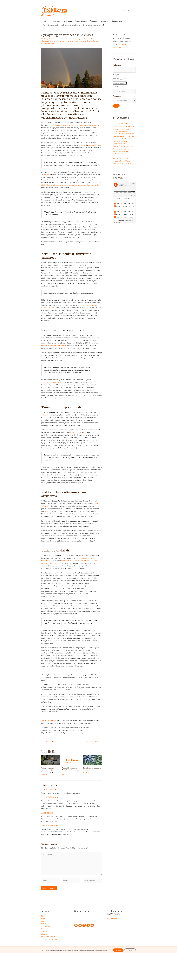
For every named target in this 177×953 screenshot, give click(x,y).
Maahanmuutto (118, 136)
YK (124, 161)
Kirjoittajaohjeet (50, 25)
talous (123, 146)
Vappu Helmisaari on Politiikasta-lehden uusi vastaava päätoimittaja (71, 770)
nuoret (132, 136)
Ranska (115, 141)
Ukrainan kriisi (125, 153)
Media (127, 136)
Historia (127, 129)
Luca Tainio (84, 39)
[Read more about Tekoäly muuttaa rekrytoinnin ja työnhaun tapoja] (50, 760)
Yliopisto (128, 161)
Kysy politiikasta (129, 133)
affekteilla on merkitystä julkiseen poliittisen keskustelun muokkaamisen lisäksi (70, 185)
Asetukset (130, 950)
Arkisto (56, 21)
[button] (135, 11)
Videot (43, 924)
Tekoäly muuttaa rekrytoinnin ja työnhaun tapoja (47, 770)
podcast (115, 139)
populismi (122, 138)
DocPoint (116, 127)
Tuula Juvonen (61, 39)
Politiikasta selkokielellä (94, 25)
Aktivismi (78, 41)
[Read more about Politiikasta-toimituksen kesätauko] (92, 760)
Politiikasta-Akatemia (65, 41)
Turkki (129, 149)
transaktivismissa (94, 145)
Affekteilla (45, 175)
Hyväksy (118, 950)
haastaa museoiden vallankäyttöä (53, 346)
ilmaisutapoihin (75, 432)
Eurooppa (116, 129)
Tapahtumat (81, 21)
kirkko (84, 41)
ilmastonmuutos (118, 133)
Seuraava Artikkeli (94, 742)
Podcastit (94, 21)
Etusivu (44, 916)
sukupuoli (125, 143)
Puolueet (129, 139)
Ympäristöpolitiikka (118, 163)
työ (121, 153)
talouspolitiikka (129, 146)
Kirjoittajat (117, 21)
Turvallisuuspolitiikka (121, 151)
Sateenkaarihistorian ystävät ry (52, 382)
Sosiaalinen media (117, 143)
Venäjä (126, 158)
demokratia (124, 123)
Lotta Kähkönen (73, 39)
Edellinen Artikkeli (49, 742)
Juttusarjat (68, 21)
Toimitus (105, 21)
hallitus (122, 129)
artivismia (44, 415)
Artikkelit (53, 41)
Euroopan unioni (127, 126)
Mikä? (45, 21)
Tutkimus (116, 153)
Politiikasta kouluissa (70, 25)
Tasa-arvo (116, 149)
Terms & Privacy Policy (49, 939)
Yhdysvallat (117, 161)
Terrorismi (124, 149)
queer (98, 41)
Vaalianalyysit (117, 158)
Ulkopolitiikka (117, 156)
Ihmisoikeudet (123, 131)
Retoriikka (123, 141)
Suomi (116, 146)
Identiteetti (115, 131)
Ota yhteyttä (112, 918)
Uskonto (124, 156)
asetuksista (103, 950)
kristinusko (91, 41)
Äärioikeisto (127, 163)
